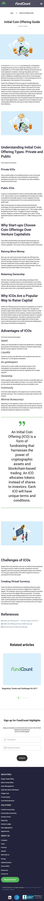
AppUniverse (5, 831)
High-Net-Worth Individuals (10, 790)
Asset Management (7, 786)
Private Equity (5, 797)
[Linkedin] (9, 897)
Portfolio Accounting (7, 809)
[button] (41, 3)
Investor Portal (6, 817)
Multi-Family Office (7, 782)
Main (12, 13)
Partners (4, 847)
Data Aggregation (6, 828)
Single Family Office (7, 779)
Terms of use (28, 887)
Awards (3, 851)
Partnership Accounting (8, 813)
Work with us (5, 855)
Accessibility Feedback (8, 889)
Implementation (6, 862)
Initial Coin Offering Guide (22, 22)
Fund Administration (7, 800)
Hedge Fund (5, 793)
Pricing (3, 859)
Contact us (4, 874)
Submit (22, 758)
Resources (4, 870)
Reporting (4, 820)
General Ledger (6, 824)
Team (3, 844)
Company (4, 840)
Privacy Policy (36, 887)
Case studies (5, 866)
